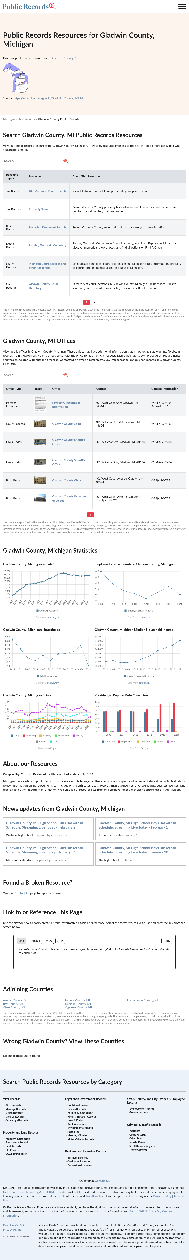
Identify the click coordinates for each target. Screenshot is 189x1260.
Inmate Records (138, 1142)
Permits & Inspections (80, 1113)
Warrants (134, 1131)
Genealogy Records (16, 1120)
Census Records (76, 1109)
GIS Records (12, 1150)
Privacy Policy (162, 1196)
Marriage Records (15, 1109)
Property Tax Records (17, 1139)
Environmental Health (80, 1128)
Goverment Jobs (138, 1112)
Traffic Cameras (138, 1150)
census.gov (53, 617)
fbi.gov (52, 748)
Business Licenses (77, 1158)
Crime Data (135, 1138)
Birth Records (13, 1105)
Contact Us (22, 893)
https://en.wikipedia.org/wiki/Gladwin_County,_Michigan (50, 98)
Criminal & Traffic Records (144, 1124)
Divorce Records (15, 1117)
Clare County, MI (14, 1007)
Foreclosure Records (17, 1142)
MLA (49, 940)
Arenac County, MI (15, 1000)
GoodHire (92, 1196)
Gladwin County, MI (65, 58)
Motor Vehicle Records (80, 1139)
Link (21, 940)
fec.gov (144, 748)
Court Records (137, 1135)
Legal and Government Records (85, 1099)
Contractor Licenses (78, 1161)
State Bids (73, 1132)
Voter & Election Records (81, 1117)
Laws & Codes (75, 1120)
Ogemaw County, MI (78, 1007)
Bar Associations (76, 1124)
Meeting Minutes (77, 1135)
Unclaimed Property (79, 1105)
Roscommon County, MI (142, 1000)
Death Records (14, 1113)
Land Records (13, 1146)
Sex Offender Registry (142, 1146)
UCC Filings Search (16, 1154)
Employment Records (141, 1109)
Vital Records (11, 1099)
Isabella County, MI (77, 1000)
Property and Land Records (21, 1132)
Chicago (35, 940)
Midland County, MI (78, 1003)
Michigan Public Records (19, 119)
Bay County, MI (13, 1003)
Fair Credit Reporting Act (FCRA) (33, 1192)
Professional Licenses (79, 1165)
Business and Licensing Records (85, 1151)
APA (60, 940)
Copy (167, 940)
